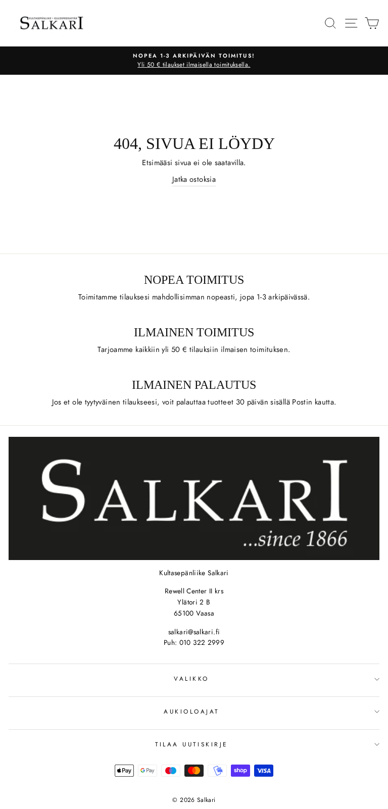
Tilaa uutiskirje (191, 744)
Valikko (191, 678)
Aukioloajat (191, 711)
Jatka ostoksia (194, 179)
